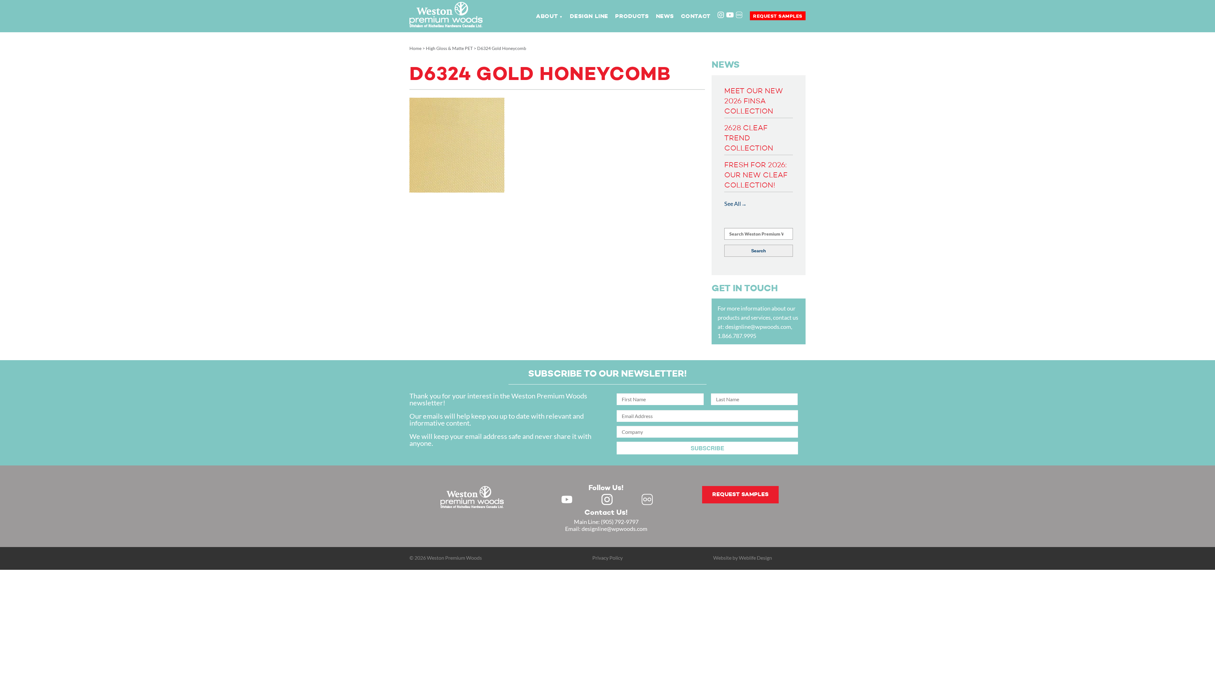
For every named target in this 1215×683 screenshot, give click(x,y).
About (547, 16)
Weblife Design (755, 558)
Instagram (721, 15)
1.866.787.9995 (737, 335)
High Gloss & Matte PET (449, 48)
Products (632, 16)
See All (732, 203)
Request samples (777, 16)
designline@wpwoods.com (758, 326)
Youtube (730, 15)
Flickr (740, 15)
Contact (696, 16)
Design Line (589, 16)
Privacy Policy (607, 558)
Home (415, 48)
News (665, 16)
